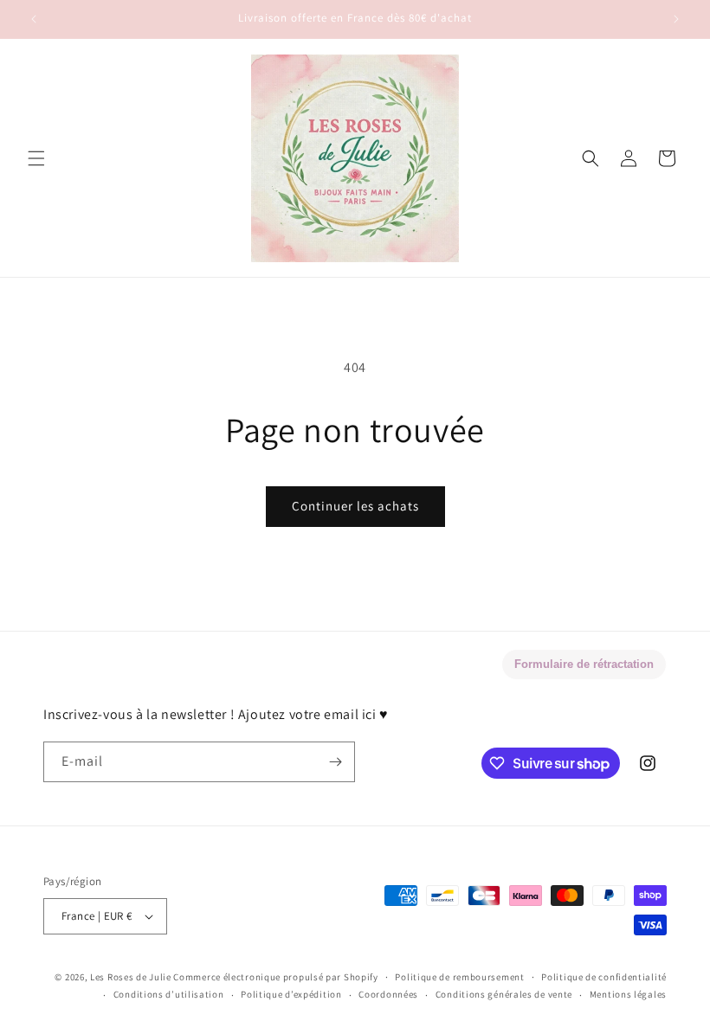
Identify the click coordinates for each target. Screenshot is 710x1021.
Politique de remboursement (459, 977)
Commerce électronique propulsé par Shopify (275, 977)
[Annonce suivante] (676, 19)
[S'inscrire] (335, 762)
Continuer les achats (355, 506)
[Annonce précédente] (34, 19)
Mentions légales (628, 994)
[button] (36, 158)
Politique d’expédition (291, 994)
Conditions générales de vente (504, 994)
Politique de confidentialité (604, 977)
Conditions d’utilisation (168, 994)
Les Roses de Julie (130, 977)
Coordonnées (388, 994)
